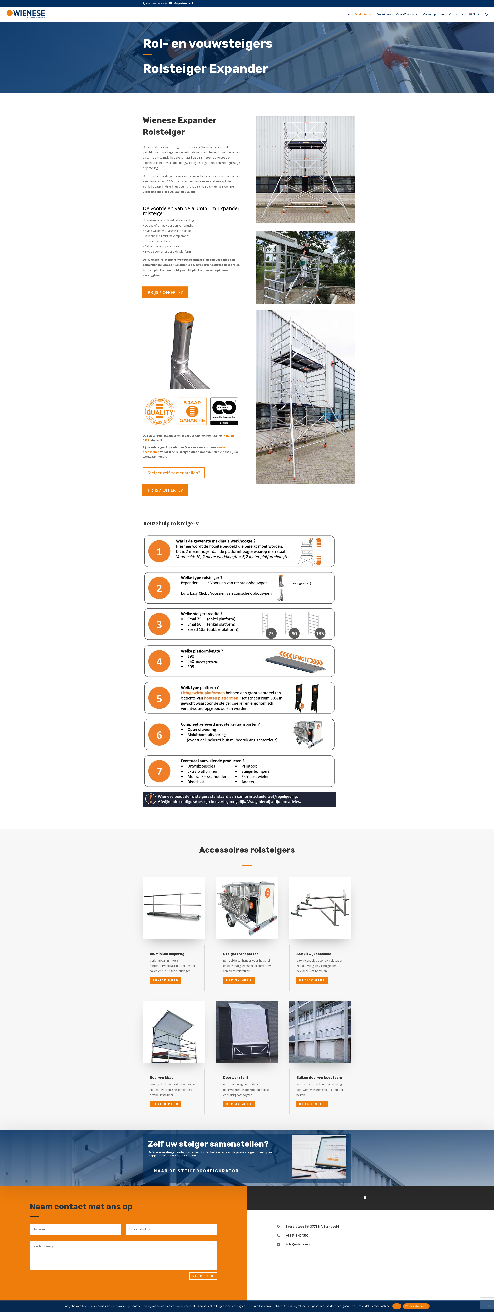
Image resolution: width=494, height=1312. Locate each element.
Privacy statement (416, 1306)
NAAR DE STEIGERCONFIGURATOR (196, 1171)
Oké (396, 1306)
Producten (362, 14)
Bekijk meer (165, 980)
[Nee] (489, 1306)
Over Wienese (405, 14)
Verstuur (203, 1276)
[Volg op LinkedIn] (365, 1197)
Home (346, 14)
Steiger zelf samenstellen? (174, 473)
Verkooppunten (433, 14)
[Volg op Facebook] (376, 1197)
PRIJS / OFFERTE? (165, 292)
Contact (454, 14)
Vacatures (384, 14)
